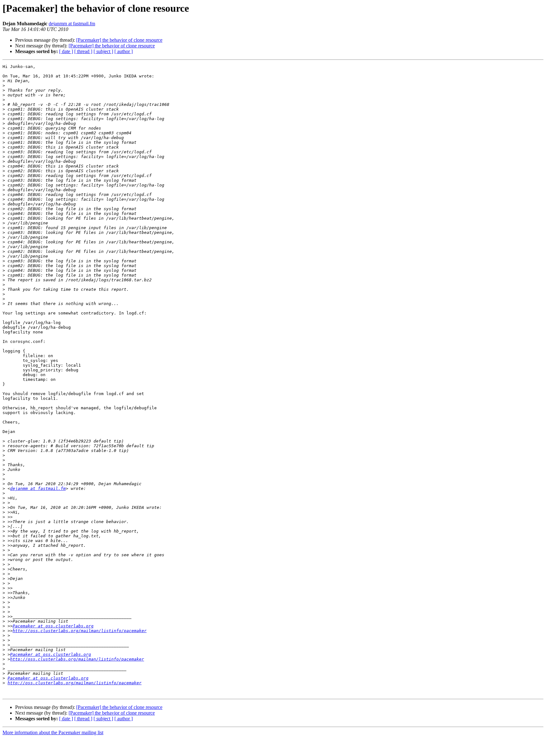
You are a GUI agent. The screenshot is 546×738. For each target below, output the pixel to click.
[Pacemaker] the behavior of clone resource (119, 40)
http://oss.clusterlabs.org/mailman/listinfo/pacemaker (80, 630)
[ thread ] (83, 51)
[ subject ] (103, 51)
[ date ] (66, 51)
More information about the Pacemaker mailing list (53, 732)
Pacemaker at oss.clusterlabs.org (53, 626)
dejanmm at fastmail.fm (72, 23)
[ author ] (123, 51)
